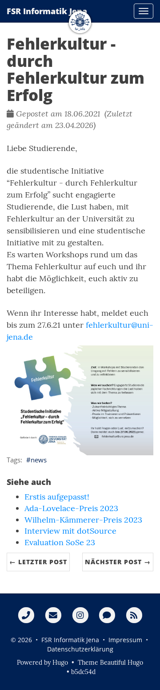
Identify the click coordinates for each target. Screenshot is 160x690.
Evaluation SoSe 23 (59, 542)
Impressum (125, 640)
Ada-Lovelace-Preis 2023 (71, 508)
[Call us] (26, 615)
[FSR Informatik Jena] (80, 44)
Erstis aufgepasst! (56, 497)
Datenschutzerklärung (80, 649)
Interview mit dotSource (70, 531)
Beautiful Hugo (121, 663)
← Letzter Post (38, 562)
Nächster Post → (118, 562)
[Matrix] (106, 615)
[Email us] (53, 615)
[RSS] (134, 615)
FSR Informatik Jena (68, 33)
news (39, 459)
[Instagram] (80, 615)
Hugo (60, 663)
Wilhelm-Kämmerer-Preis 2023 (83, 520)
